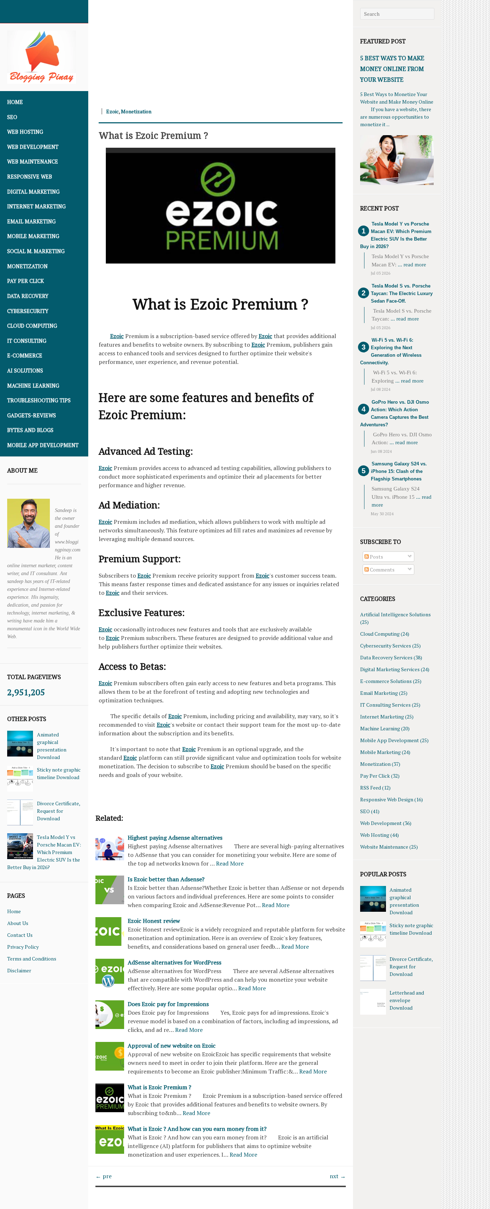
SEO (12, 117)
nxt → (338, 1176)
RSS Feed (370, 787)
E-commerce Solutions (386, 681)
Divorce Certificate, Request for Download (58, 811)
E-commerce (24, 355)
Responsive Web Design (386, 799)
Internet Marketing (36, 206)
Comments (382, 569)
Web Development (32, 146)
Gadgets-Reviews (31, 415)
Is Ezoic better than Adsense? (166, 879)
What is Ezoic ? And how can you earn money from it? (197, 1129)
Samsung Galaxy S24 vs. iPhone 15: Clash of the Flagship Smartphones (399, 471)
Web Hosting (25, 131)
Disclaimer (19, 970)
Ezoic (112, 111)
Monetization (27, 266)
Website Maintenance (384, 846)
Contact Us (20, 934)
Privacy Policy (23, 946)
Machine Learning (33, 385)
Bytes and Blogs (30, 430)
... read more (412, 264)
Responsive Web (29, 176)
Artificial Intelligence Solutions (395, 614)
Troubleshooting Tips (39, 400)
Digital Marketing (33, 191)
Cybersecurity (27, 311)
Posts (376, 556)
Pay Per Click (25, 281)
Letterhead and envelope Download (407, 1000)
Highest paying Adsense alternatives (175, 837)
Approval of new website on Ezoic (172, 1045)
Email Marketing (31, 221)
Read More (230, 863)
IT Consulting (26, 340)
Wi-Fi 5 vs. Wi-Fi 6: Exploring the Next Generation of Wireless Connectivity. (390, 351)
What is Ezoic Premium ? (153, 135)
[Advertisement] (220, 50)
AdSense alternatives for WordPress (174, 962)
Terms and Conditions (31, 958)
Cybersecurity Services (385, 645)
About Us (17, 923)
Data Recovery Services (386, 657)
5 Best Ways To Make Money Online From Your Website (392, 69)
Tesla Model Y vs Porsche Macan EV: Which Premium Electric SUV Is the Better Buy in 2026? (44, 852)
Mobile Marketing (33, 236)
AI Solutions (25, 370)
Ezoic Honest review (154, 921)
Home (15, 102)
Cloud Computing (32, 325)
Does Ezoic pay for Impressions (168, 1004)
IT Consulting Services (385, 704)
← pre (103, 1176)
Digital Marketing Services (390, 669)
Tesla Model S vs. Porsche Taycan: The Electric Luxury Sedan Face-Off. (402, 293)
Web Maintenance (32, 161)
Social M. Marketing (36, 251)
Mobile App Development (43, 445)
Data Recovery (27, 296)
